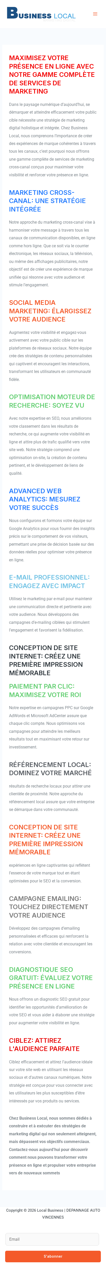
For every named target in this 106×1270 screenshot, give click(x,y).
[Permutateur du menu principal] (95, 14)
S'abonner (53, 1256)
